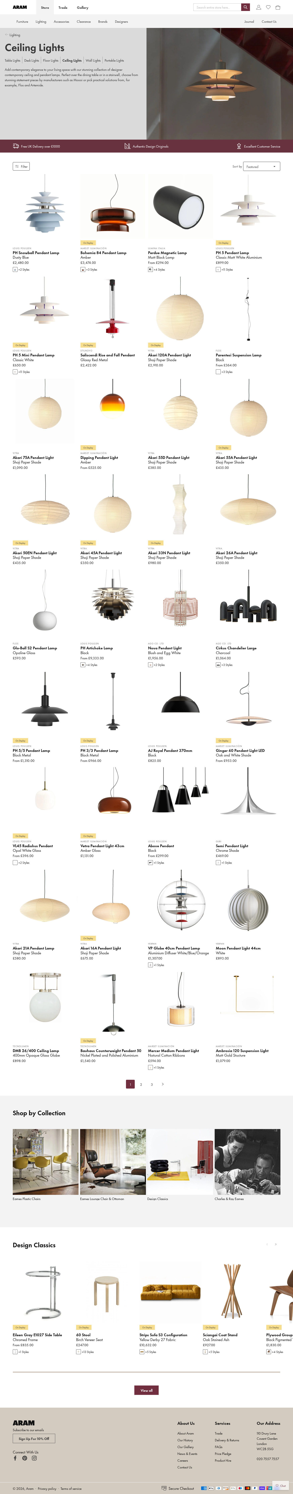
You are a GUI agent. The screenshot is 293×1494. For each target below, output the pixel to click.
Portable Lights (114, 60)
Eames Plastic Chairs (26, 1198)
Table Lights (12, 60)
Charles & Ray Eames (229, 1198)
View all (146, 1390)
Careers (182, 1460)
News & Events (187, 1453)
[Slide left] (267, 1244)
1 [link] (130, 1084)
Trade (63, 7)
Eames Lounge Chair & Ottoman (102, 1198)
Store (45, 7)
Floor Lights (50, 60)
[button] (221, 7)
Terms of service (71, 1488)
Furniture (22, 21)
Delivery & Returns (227, 1439)
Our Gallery (185, 1446)
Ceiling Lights (72, 60)
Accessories (61, 21)
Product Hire (223, 1460)
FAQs (218, 1446)
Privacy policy (47, 1488)
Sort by (237, 166)
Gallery (82, 7)
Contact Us (184, 1466)
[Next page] (162, 1084)
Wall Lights (93, 60)
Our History (185, 1439)
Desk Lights (31, 60)
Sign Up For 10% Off (34, 1438)
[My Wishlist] (268, 7)
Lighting (41, 21)
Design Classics (157, 1198)
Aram (30, 1488)
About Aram (185, 1433)
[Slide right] (275, 1244)
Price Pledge (223, 1453)
